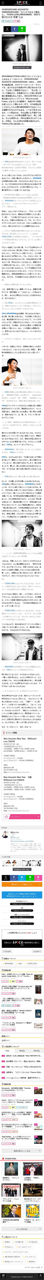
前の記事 (7, 951)
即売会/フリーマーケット (14, 1261)
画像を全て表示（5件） (23, 67)
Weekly (22, 1050)
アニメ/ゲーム (30, 1256)
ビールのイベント (25, 1247)
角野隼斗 (32, 1261)
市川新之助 (33, 1242)
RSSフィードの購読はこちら (22, 884)
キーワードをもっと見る (32, 1267)
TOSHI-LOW (6, 236)
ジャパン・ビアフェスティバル (16, 1252)
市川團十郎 (19, 1242)
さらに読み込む (22, 1229)
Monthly (37, 1050)
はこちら (17, 816)
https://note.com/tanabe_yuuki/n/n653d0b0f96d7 (23, 841)
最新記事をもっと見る (22, 1151)
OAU (7, 161)
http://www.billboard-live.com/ (19, 772)
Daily (7, 1050)
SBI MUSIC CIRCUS (12, 1256)
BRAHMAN (37, 178)
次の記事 (36, 951)
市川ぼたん (9, 1247)
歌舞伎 (7, 1242)
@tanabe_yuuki (15, 837)
